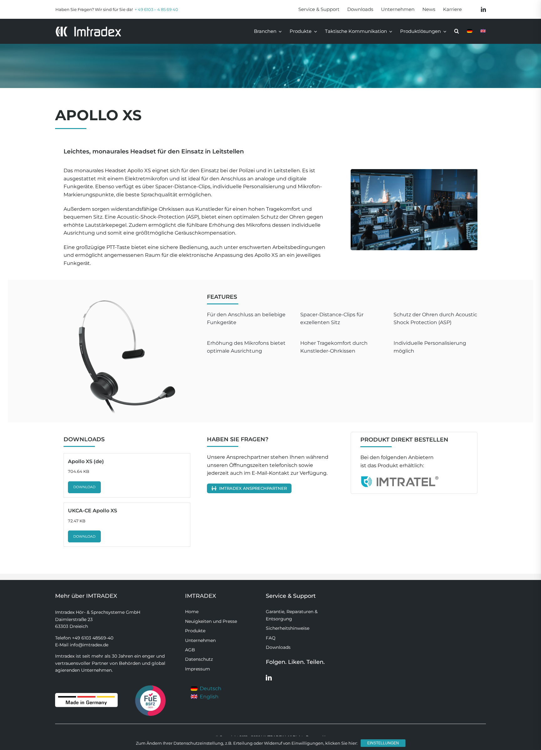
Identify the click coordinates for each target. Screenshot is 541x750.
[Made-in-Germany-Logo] (86, 695)
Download (84, 487)
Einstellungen (383, 743)
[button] (456, 31)
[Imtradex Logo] (88, 28)
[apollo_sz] (417, 209)
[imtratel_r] (399, 478)
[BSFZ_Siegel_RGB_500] (150, 685)
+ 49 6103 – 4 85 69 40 (156, 9)
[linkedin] (483, 9)
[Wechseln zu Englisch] (483, 31)
